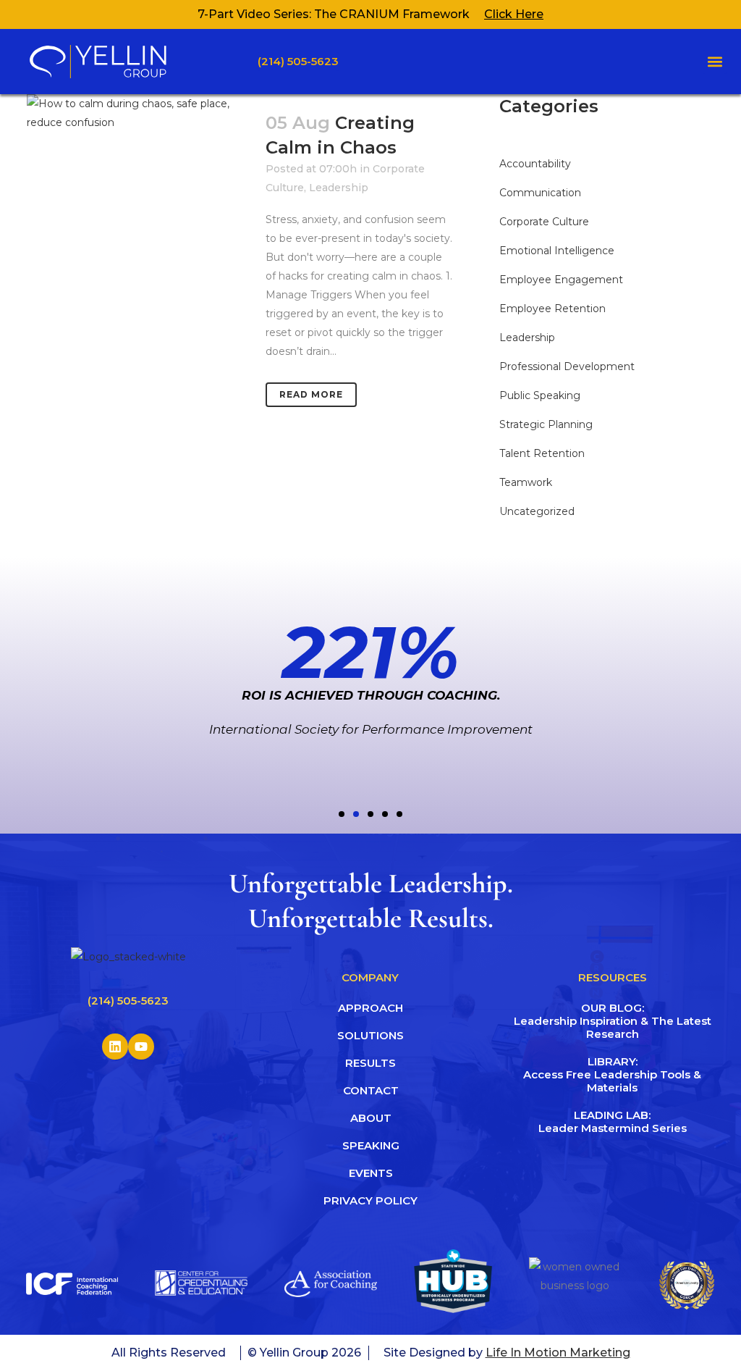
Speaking (370, 1145)
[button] (715, 62)
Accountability (535, 163)
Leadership (338, 187)
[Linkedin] (115, 1047)
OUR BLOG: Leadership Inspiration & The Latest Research (612, 1021)
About (370, 1118)
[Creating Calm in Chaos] (138, 168)
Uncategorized (537, 511)
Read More (311, 394)
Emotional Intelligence (556, 250)
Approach (370, 1008)
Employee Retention (552, 308)
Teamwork (525, 482)
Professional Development (567, 366)
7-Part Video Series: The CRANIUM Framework (334, 14)
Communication (540, 192)
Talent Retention (542, 453)
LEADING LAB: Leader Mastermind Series (612, 1121)
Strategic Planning (546, 424)
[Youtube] (141, 1047)
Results (370, 1063)
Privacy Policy (370, 1200)
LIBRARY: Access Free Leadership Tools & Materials (613, 1074)
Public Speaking (539, 395)
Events (370, 1173)
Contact (370, 1090)
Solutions (370, 1035)
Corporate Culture (544, 221)
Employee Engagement (561, 279)
